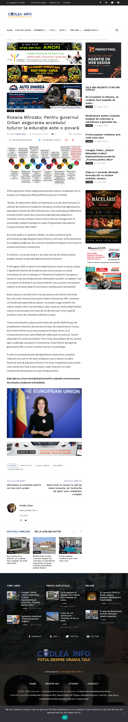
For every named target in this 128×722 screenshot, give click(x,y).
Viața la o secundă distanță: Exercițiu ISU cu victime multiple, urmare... (102, 175)
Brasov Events (63, 695)
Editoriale (19, 111)
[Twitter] (112, 2)
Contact (66, 3)
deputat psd (26, 465)
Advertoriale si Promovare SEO (43, 695)
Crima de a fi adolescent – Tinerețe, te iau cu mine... (70, 617)
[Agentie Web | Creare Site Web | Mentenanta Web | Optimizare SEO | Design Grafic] (44, 458)
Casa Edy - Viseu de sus (108, 695)
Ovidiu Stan (20, 134)
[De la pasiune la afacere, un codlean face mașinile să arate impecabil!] (18, 545)
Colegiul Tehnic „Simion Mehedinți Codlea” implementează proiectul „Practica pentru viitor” (30, 598)
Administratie (90, 30)
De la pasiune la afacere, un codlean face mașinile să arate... (102, 100)
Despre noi (54, 3)
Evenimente (39, 30)
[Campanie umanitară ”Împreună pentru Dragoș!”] (13, 619)
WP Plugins (74, 695)
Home (32, 683)
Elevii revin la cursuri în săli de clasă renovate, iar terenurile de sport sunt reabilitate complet (64, 490)
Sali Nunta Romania (89, 695)
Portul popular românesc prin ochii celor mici (68, 558)
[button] (117, 30)
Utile (51, 30)
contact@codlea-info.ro (71, 671)
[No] (124, 713)
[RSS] (106, 2)
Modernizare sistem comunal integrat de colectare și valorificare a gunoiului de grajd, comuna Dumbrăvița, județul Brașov (44, 562)
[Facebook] (100, 2)
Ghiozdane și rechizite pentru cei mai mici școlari (24, 487)
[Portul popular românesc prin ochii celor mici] (70, 545)
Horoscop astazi (38, 3)
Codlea (10, 111)
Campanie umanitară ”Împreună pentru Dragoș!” (31, 618)
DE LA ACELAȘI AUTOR (48, 531)
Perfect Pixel (83, 691)
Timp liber (74, 30)
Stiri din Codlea (23, 30)
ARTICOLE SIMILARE (18, 531)
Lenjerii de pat (83, 699)
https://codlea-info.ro (28, 510)
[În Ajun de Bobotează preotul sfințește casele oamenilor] (92, 614)
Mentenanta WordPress (100, 691)
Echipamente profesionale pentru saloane (57, 699)
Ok (64, 717)
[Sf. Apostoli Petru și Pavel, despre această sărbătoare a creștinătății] (92, 595)
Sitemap (73, 683)
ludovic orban (42, 465)
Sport (62, 30)
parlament (58, 465)
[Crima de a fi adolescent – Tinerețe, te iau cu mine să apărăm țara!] (52, 616)
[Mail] (26, 520)
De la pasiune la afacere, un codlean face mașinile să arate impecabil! (17, 559)
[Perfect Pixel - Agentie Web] (103, 77)
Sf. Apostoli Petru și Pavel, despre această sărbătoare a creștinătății (110, 596)
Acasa (10, 30)
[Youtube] (118, 2)
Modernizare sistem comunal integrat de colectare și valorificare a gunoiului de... (103, 118)
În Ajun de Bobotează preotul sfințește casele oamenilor (110, 613)
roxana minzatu (16, 469)
